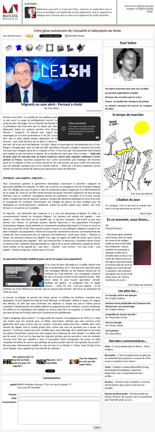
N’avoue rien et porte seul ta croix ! (123, 97)
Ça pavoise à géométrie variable (121, 93)
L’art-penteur (112, 331)
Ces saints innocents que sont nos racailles (127, 89)
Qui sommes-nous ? (12, 36)
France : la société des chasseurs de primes (127, 101)
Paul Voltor (128, 43)
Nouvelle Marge (76, 36)
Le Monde (20, 297)
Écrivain (128, 80)
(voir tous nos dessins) (141, 194)
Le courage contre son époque (121, 295)
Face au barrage (113, 322)
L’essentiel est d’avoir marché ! (121, 314)
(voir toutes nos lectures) (140, 285)
